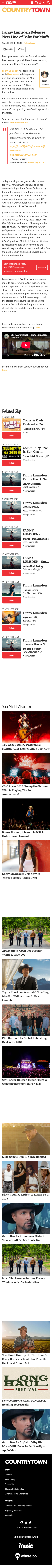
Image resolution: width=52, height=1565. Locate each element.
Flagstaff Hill (29, 428)
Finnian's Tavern (30, 590)
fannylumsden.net (19, 122)
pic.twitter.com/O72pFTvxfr (23, 154)
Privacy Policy (10, 1479)
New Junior (13, 74)
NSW (43, 428)
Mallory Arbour (29, 43)
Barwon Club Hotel (32, 483)
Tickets (12, 435)
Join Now (42, 267)
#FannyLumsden (29, 460)
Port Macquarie (30, 593)
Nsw (38, 428)
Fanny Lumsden (10, 70)
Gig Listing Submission (13, 1510)
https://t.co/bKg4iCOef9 (21, 146)
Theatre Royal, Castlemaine (36, 538)
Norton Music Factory (33, 566)
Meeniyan (33, 510)
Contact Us (9, 1515)
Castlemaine (28, 542)
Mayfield (33, 652)
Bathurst (27, 620)
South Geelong (30, 487)
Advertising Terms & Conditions (16, 1494)
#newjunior (15, 150)
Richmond (40, 456)
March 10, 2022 (36, 162)
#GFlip (25, 433)
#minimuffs (39, 146)
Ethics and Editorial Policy (14, 1489)
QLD (40, 569)
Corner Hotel (29, 456)
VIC (47, 456)
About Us (8, 1475)
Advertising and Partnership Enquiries (18, 1506)
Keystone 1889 (30, 617)
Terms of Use (9, 1484)
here (38, 327)
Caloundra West (30, 569)
